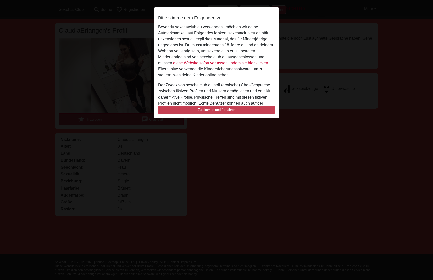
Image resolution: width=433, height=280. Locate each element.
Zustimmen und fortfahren (216, 110)
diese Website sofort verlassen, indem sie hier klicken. (221, 63)
